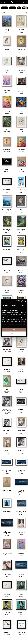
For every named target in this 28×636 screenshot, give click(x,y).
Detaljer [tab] (14, 305)
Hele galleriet (4, 7)
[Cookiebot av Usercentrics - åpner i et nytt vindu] (17, 301)
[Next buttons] (25, 7)
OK (14, 329)
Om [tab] (23, 305)
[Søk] (4, 2)
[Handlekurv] (26, 2)
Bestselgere (13, 7)
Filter (4, 12)
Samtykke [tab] (5, 305)
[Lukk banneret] (25, 301)
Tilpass (13, 334)
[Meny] (1, 2)
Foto (19, 7)
